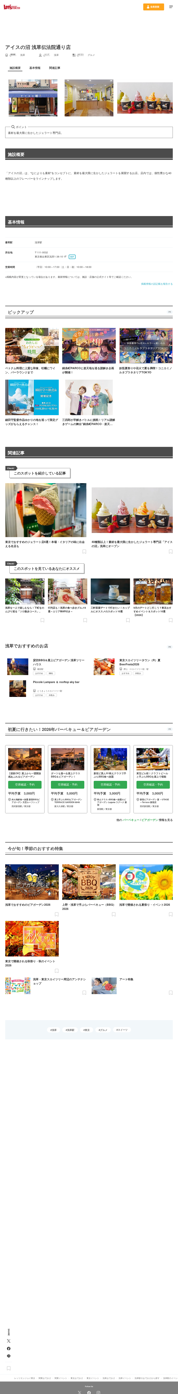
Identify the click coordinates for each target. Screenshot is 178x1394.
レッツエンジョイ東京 (24, 1377)
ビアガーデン (149, 820)
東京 (87, 1030)
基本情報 (16, 222)
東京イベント (93, 1377)
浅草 (54, 1030)
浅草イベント (125, 1377)
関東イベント (61, 1377)
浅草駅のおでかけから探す (147, 1377)
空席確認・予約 (25, 784)
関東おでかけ (45, 1377)
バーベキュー (131, 820)
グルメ (103, 1030)
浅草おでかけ (109, 1377)
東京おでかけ (77, 1377)
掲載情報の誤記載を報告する (157, 283)
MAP (72, 257)
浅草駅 (70, 1030)
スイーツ (123, 1029)
